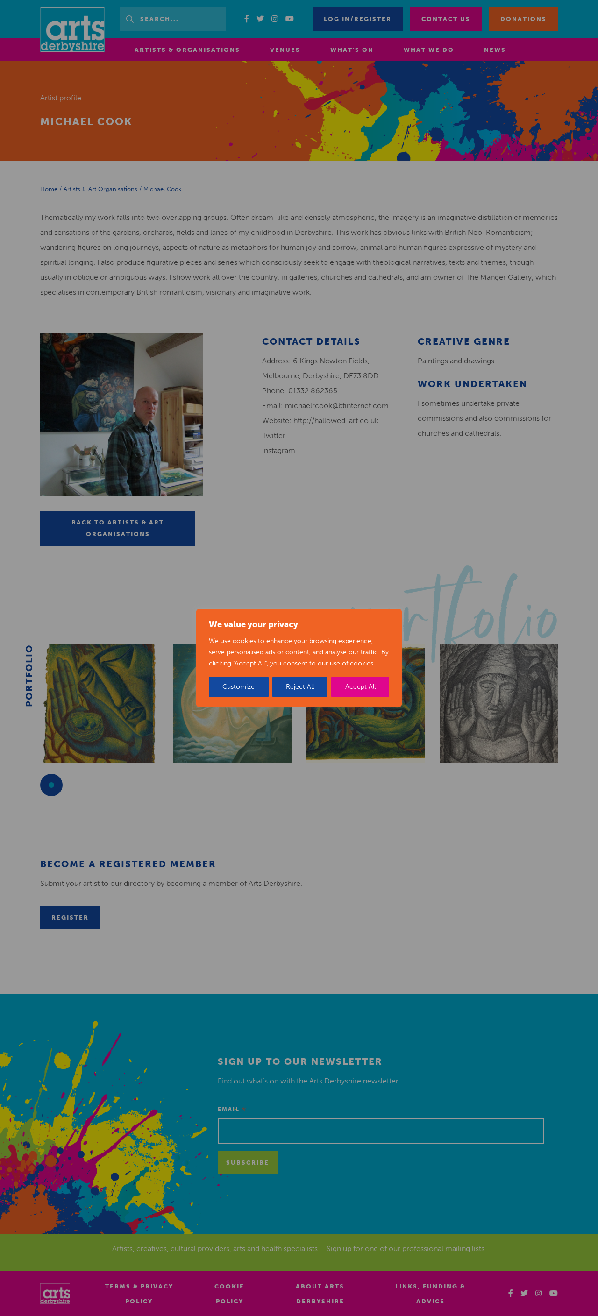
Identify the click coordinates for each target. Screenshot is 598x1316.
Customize (238, 687)
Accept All (360, 687)
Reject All (300, 687)
